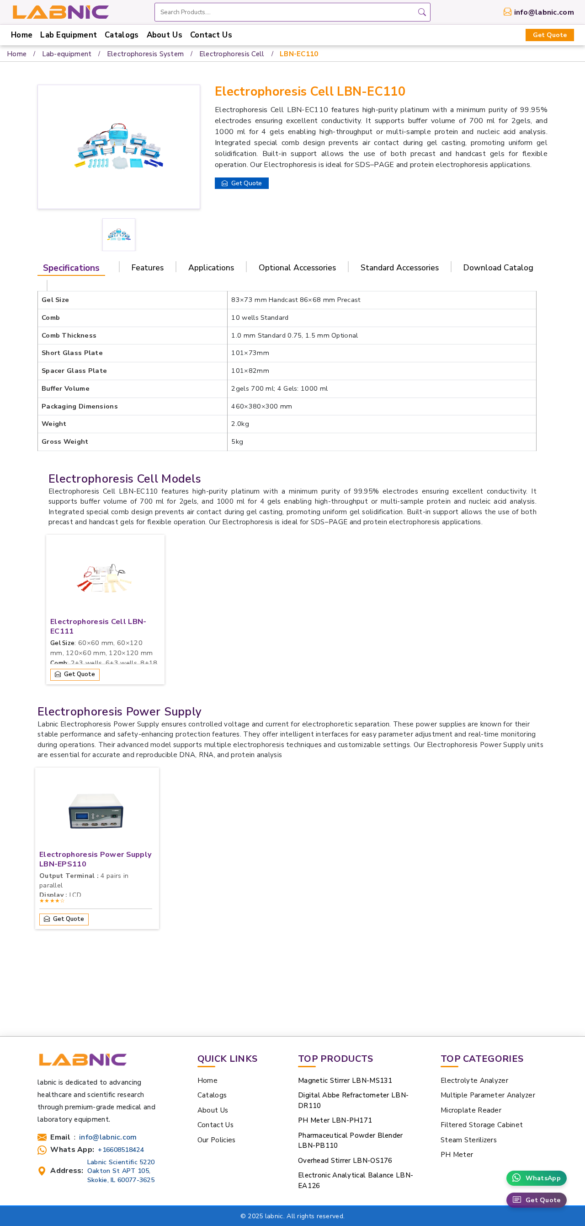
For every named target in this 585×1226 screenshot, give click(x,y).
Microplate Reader (471, 1110)
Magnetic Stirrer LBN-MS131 (345, 1080)
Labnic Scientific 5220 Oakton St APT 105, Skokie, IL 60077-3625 (121, 1171)
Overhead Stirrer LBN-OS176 (345, 1160)
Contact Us (211, 35)
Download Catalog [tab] (498, 267)
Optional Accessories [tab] (297, 267)
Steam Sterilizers (469, 1140)
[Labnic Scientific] (82, 1064)
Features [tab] (148, 267)
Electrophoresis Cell (232, 54)
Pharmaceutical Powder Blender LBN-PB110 (350, 1141)
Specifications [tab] (71, 268)
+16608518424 (121, 1149)
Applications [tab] (211, 267)
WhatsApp (543, 1178)
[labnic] (60, 11)
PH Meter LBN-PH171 (335, 1120)
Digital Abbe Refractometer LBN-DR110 (353, 1100)
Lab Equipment (68, 35)
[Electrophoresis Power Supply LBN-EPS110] (96, 813)
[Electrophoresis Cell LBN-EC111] (104, 580)
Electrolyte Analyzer (474, 1080)
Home (21, 35)
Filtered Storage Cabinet (482, 1124)
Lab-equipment (67, 54)
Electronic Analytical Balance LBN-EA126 (355, 1180)
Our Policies (216, 1140)
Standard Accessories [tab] (400, 267)
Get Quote (550, 35)
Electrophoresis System (145, 54)
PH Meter (457, 1154)
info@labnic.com (544, 12)
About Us (164, 35)
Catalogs (121, 35)
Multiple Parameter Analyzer (488, 1095)
